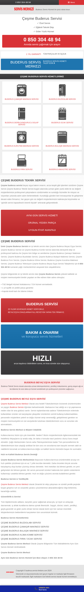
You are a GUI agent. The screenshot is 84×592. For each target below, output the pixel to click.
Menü (72, 2)
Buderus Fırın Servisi (21, 169)
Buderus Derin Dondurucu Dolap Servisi (21, 124)
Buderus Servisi (17, 407)
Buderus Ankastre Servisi (62, 169)
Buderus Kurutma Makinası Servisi (21, 146)
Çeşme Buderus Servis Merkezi (14, 404)
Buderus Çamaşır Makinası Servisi (21, 99)
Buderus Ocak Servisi (62, 123)
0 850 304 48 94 (23, 2)
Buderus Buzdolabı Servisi (62, 99)
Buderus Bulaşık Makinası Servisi (62, 146)
